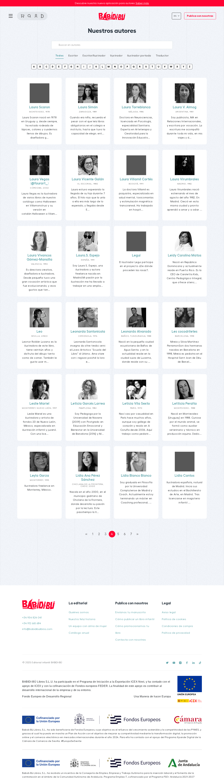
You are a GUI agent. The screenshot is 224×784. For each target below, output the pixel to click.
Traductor (162, 55)
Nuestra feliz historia (82, 619)
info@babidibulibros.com (37, 629)
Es (175, 16)
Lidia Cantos (184, 475)
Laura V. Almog (184, 107)
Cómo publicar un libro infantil (134, 619)
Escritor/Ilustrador (94, 55)
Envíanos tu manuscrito (130, 612)
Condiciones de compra (177, 626)
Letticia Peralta (184, 403)
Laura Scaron (39, 107)
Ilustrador (116, 55)
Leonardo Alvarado (136, 331)
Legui (136, 255)
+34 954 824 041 (32, 617)
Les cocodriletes (184, 331)
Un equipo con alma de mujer (88, 626)
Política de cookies (174, 619)
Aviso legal (169, 612)
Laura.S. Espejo (88, 255)
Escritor (73, 55)
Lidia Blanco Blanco (136, 475)
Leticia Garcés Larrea (88, 403)
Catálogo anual (79, 633)
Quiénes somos (79, 612)
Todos (59, 55)
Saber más (142, 3)
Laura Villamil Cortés (136, 179)
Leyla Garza (39, 475)
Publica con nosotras (200, 16)
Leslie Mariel (39, 403)
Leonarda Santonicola (88, 331)
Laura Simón (88, 107)
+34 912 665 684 (31, 623)
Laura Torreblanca (136, 107)
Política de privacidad (176, 633)
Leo (39, 331)
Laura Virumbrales (184, 179)
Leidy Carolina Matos (184, 255)
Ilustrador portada (139, 55)
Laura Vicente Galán (88, 179)
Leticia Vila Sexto (136, 403)
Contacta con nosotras (130, 639)
